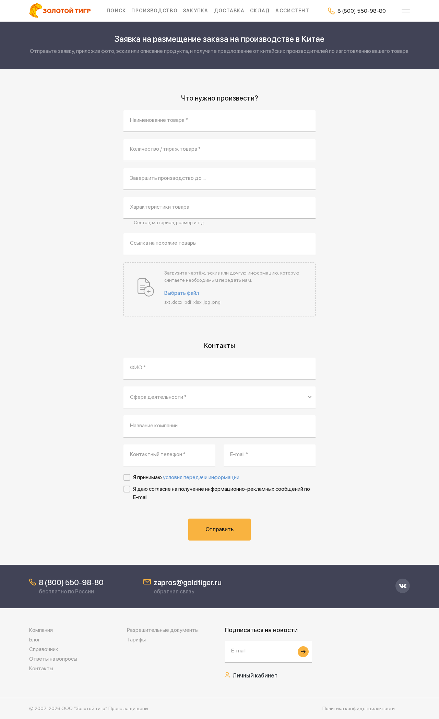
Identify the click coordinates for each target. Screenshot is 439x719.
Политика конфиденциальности (358, 708)
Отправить (219, 529)
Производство (154, 10)
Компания (41, 630)
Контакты (41, 668)
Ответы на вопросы (53, 659)
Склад (260, 10)
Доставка (229, 10)
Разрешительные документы (163, 630)
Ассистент (292, 10)
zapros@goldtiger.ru (188, 582)
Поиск (116, 10)
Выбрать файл (181, 293)
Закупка (196, 10)
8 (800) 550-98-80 (71, 582)
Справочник (43, 649)
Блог (34, 639)
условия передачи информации (201, 477)
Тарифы (136, 639)
